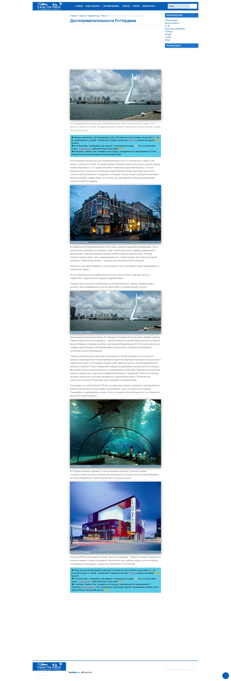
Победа (168, 31)
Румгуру (132, 140)
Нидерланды (94, 16)
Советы (126, 6)
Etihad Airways (171, 20)
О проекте (42, 672)
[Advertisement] (115, 47)
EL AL (167, 26)
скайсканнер (85, 148)
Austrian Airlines (172, 23)
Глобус (168, 37)
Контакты (42, 675)
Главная (73, 16)
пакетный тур (89, 587)
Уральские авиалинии (175, 29)
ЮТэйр (168, 34)
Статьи (136, 6)
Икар (167, 40)
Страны (79, 6)
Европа (82, 16)
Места (104, 16)
